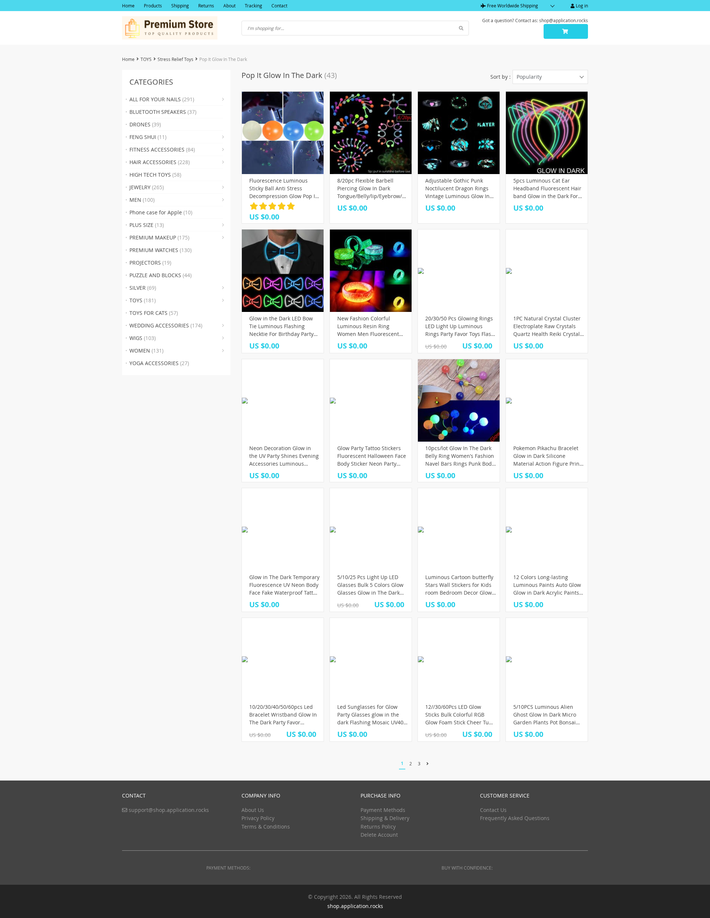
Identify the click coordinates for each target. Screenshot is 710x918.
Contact (279, 5)
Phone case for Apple (160, 212)
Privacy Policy (257, 818)
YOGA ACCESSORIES (159, 363)
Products (153, 5)
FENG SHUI (147, 136)
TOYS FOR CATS (153, 312)
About (229, 5)
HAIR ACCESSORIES (159, 162)
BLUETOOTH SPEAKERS (162, 111)
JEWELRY (146, 187)
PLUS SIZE (146, 224)
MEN (142, 199)
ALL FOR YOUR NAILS (161, 99)
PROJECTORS (150, 262)
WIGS (142, 337)
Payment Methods (383, 809)
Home (128, 5)
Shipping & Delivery (385, 818)
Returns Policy (378, 826)
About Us (252, 809)
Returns (206, 5)
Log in (581, 5)
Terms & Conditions (265, 826)
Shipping (180, 5)
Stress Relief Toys (175, 59)
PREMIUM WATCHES (160, 250)
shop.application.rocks (355, 905)
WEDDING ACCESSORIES (165, 325)
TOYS (146, 59)
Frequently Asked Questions (515, 818)
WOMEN (146, 350)
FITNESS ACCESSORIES (162, 149)
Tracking (253, 5)
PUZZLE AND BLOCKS (160, 275)
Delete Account (379, 834)
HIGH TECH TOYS (155, 174)
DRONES (145, 124)
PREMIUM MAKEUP (159, 237)
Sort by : (500, 76)
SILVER (142, 287)
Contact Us (493, 809)
